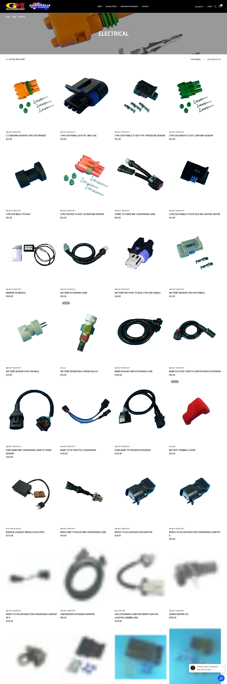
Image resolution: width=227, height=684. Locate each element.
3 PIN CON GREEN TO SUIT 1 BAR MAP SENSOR (191, 135)
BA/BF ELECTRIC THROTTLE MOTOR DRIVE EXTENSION (195, 371)
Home (99, 6)
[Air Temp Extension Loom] (86, 253)
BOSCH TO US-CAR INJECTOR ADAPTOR (133, 532)
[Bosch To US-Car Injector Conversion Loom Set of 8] (32, 575)
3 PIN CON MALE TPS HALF (18, 214)
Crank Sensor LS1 (178, 614)
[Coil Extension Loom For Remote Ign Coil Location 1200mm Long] (141, 575)
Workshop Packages (129, 6)
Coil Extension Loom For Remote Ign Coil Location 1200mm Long (136, 616)
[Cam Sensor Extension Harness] (86, 575)
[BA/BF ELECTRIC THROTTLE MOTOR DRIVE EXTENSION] (195, 332)
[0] (219, 6)
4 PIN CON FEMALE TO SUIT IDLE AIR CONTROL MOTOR (194, 214)
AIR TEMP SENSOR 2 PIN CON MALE (22, 371)
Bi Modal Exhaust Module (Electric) (25, 532)
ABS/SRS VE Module (16, 292)
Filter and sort (17, 59)
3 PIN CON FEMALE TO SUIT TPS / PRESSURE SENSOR (140, 135)
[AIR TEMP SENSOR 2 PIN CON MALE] (32, 332)
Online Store (111, 6)
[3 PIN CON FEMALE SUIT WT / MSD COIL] (86, 96)
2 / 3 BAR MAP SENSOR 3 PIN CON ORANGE (26, 135)
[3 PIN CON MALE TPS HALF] (32, 175)
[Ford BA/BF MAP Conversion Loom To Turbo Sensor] (32, 410)
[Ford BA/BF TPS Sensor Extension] (141, 410)
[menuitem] (100, 6)
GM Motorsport (13, 132)
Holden (172, 446)
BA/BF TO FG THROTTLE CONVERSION (78, 450)
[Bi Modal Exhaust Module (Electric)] (32, 493)
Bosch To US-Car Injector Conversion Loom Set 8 (194, 534)
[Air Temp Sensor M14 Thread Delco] (86, 332)
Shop (14, 16)
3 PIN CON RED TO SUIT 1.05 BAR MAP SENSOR (82, 214)
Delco (63, 368)
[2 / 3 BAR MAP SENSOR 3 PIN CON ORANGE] (32, 96)
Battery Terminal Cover (182, 450)
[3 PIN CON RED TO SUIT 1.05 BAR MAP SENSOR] (86, 175)
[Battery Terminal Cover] (195, 410)
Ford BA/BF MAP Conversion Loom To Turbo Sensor (29, 452)
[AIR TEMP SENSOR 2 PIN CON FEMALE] (195, 253)
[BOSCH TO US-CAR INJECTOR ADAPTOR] (141, 493)
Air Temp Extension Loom (73, 292)
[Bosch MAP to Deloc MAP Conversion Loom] (86, 493)
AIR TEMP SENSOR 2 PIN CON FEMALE (187, 292)
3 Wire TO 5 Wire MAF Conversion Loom (135, 214)
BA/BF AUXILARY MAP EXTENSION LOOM (133, 371)
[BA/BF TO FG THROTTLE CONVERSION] (86, 410)
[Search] (215, 6)
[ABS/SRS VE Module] (32, 253)
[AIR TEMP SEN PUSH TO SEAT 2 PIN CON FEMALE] (141, 253)
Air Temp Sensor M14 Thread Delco (79, 371)
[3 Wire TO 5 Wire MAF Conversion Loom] (141, 175)
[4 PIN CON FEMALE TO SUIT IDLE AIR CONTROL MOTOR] (195, 175)
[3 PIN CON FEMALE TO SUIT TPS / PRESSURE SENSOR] (141, 96)
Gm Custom (120, 611)
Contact (145, 6)
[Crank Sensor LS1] (195, 575)
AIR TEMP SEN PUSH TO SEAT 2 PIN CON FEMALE (138, 292)
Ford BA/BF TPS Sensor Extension (133, 450)
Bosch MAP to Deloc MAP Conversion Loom (83, 532)
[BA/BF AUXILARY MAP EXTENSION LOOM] (141, 332)
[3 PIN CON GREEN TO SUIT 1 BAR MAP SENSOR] (195, 96)
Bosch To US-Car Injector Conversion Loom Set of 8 (31, 616)
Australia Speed (13, 528)
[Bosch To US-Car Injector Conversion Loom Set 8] (195, 493)
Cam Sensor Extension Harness (77, 614)
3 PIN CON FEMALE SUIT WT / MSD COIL (78, 135)
